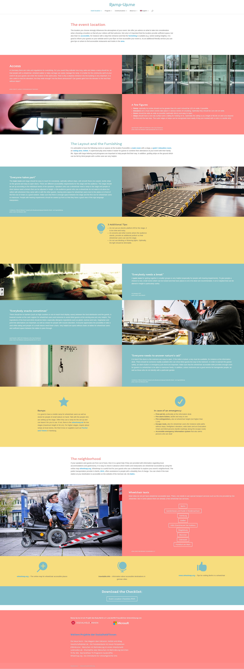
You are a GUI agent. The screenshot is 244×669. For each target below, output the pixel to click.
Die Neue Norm (77, 641)
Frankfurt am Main (183, 544)
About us (133, 11)
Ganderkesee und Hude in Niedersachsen (183, 511)
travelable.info (104, 576)
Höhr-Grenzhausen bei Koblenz (183, 525)
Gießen (183, 520)
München (183, 535)
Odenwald (183, 539)
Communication (120, 11)
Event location (95, 11)
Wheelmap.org (76, 656)
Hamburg (183, 515)
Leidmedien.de (76, 650)
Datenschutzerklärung (87, 666)
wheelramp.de (77, 422)
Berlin (183, 506)
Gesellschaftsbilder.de (79, 644)
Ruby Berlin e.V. (101, 618)
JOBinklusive (76, 647)
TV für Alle (75, 653)
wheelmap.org (85, 468)
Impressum (74, 666)
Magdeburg (183, 530)
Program (107, 11)
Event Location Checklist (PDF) (122, 599)
